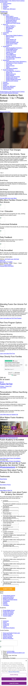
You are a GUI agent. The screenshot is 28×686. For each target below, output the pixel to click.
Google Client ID (7, 536)
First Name (6, 506)
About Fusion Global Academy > (14, 35)
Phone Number (7, 513)
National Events (10, 66)
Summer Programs (11, 56)
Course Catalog (7, 616)
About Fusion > (10, 16)
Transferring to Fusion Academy (14, 63)
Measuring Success (11, 21)
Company (5, 501)
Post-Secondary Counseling (13, 57)
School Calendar (7, 637)
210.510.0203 (3, 2)
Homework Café (10, 59)
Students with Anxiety (11, 78)
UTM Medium (6, 565)
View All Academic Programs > (14, 48)
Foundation (6, 605)
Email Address (7, 525)
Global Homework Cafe (12, 42)
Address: (2, 259)
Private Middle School (12, 49)
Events (8, 30)
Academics (6, 46)
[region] (14, 672)
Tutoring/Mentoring (11, 54)
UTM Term (6, 574)
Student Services (7, 634)
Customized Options (11, 20)
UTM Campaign (7, 570)
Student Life (9, 72)
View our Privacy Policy (13, 671)
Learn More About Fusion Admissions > (16, 61)
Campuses (6, 32)
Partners (5, 604)
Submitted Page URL (8, 545)
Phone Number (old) (8, 522)
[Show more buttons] (26, 436)
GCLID (5, 541)
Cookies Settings (14, 674)
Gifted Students (10, 75)
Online (4, 34)
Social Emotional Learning (13, 19)
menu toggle (4, 13)
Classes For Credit (11, 52)
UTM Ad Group (7, 583)
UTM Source (6, 560)
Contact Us (9, 31)
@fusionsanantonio (7, 467)
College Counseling (8, 613)
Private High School (11, 50)
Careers (5, 7)
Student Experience (8, 70)
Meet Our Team (10, 27)
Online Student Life (11, 39)
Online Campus (7, 3)
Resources (6, 6)
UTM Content (6, 579)
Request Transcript (8, 636)
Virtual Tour (9, 64)
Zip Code (5, 528)
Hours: (2, 263)
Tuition (8, 67)
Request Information (8, 87)
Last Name (6, 510)
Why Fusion (6, 15)
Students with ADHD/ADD (13, 76)
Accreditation (9, 28)
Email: (4, 652)
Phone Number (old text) (9, 517)
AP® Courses (9, 53)
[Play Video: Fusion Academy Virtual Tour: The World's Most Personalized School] (14, 428)
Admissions (6, 60)
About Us (5, 24)
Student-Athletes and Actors (13, 79)
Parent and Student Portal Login (11, 633)
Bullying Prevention (8, 638)
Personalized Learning (12, 17)
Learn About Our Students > (13, 71)
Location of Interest (8, 532)
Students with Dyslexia (12, 81)
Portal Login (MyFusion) (9, 9)
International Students (12, 68)
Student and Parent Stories (13, 23)
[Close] (26, 660)
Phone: (2, 264)
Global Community (11, 41)
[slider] (13, 436)
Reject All (14, 679)
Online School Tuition (11, 43)
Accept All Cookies (14, 683)
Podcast (5, 5)
